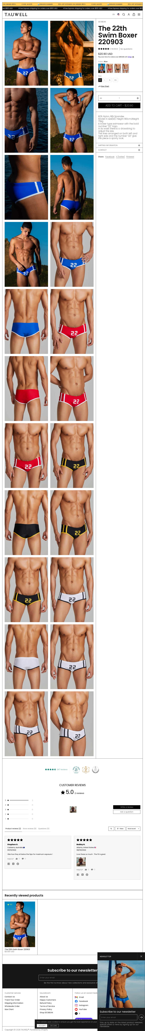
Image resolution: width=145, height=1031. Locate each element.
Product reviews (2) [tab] (13, 828)
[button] (113, 14)
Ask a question (126, 812)
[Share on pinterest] (17, 864)
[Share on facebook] (8, 864)
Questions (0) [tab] (43, 828)
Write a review (126, 807)
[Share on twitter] (13, 864)
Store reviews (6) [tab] (29, 828)
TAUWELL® (25, 1029)
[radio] (101, 68)
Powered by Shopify (39, 1029)
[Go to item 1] (73, 809)
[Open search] (111, 829)
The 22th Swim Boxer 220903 (19, 927)
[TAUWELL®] (16, 14)
